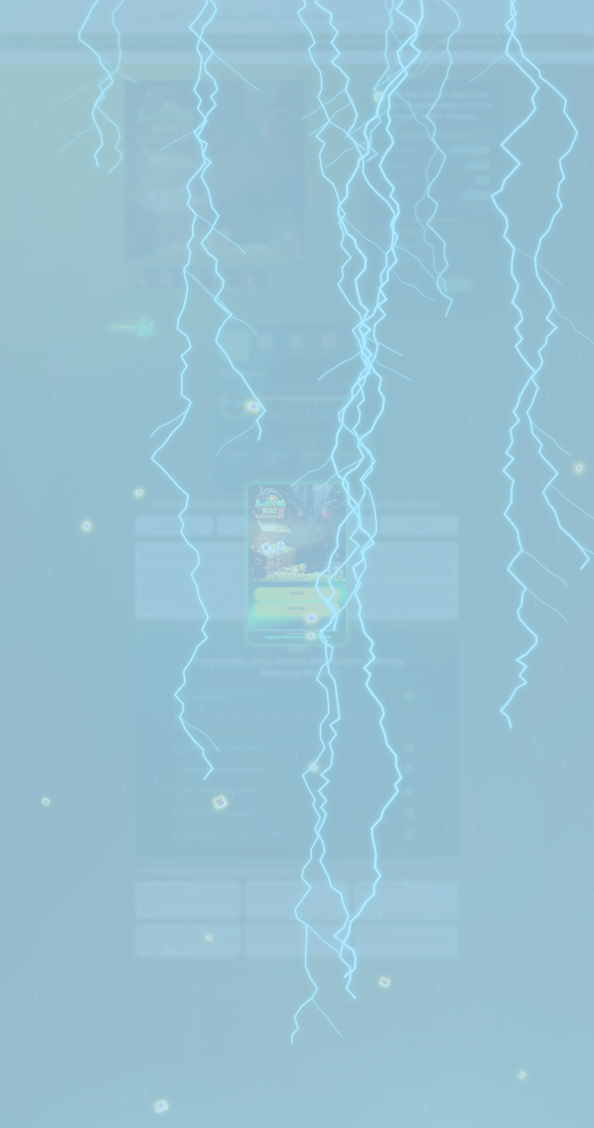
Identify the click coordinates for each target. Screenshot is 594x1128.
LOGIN (297, 593)
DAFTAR (297, 608)
